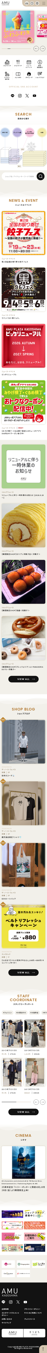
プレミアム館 (17, 132)
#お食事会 (34, 1012)
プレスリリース (29, 1319)
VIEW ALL (23, 679)
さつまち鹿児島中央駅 (29, 132)
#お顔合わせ (21, 1012)
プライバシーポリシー (32, 1309)
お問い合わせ (7, 1319)
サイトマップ (6, 1322)
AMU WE (5, 132)
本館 (42, 132)
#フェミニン (7, 1012)
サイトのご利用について (33, 1313)
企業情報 (5, 1309)
